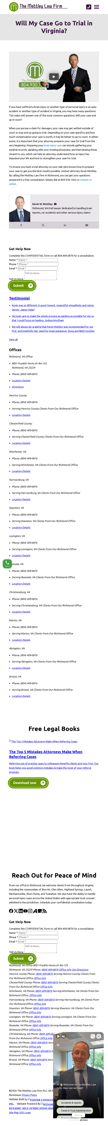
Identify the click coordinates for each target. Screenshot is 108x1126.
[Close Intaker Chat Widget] (98, 1036)
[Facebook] (11, 912)
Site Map (14, 1112)
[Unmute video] (58, 1036)
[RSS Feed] (44, 912)
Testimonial (19, 298)
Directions (18, 386)
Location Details (21, 380)
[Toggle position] (93, 1036)
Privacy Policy (29, 1095)
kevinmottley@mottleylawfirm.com (56, 204)
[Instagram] (30, 912)
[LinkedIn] (21, 912)
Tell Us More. (16, 279)
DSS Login (25, 1112)
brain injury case (53, 145)
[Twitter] (16, 912)
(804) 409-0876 (49, 969)
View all (13, 339)
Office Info (65, 969)
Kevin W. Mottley (42, 204)
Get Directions (80, 969)
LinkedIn (65, 225)
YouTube (87, 225)
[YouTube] (25, 912)
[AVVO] (35, 912)
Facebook (21, 225)
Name (13, 259)
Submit (18, 285)
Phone (13, 264)
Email (13, 268)
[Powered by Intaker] (84, 1120)
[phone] (88, 6)
